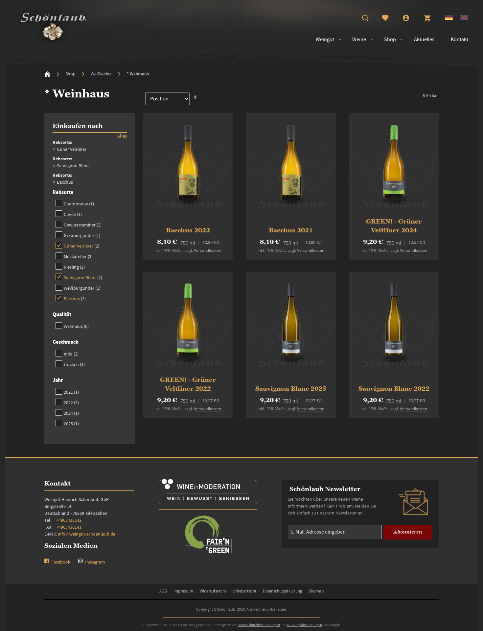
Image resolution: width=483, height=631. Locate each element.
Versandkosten (207, 250)
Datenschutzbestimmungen (259, 624)
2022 (71, 402)
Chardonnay (79, 203)
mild (71, 354)
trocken (74, 364)
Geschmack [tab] (66, 341)
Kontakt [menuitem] (459, 39)
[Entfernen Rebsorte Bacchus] (54, 182)
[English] (464, 18)
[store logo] (53, 25)
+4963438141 (68, 527)
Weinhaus (76, 326)
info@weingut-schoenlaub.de (86, 534)
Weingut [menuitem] (325, 39)
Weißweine (102, 74)
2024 (71, 413)
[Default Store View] (449, 18)
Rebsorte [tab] (63, 192)
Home (47, 74)
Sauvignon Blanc (83, 277)
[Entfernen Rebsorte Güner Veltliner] (54, 149)
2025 (71, 423)
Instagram (94, 562)
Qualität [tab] (62, 314)
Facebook (60, 562)
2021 (71, 392)
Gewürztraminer (83, 225)
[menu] (388, 39)
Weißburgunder (82, 288)
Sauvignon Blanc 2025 (290, 388)
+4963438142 (68, 520)
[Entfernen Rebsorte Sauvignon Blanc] (54, 165)
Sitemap (316, 591)
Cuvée (73, 214)
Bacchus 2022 (188, 230)
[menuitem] (356, 39)
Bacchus (75, 298)
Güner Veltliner (81, 246)
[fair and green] (208, 552)
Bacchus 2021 (291, 230)
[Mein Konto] (406, 19)
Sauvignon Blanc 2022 (393, 388)
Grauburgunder (82, 235)
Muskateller (78, 256)
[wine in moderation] (208, 502)
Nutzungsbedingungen (304, 624)
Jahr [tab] (58, 380)
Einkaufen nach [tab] (78, 125)
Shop (71, 74)
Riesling (74, 267)
